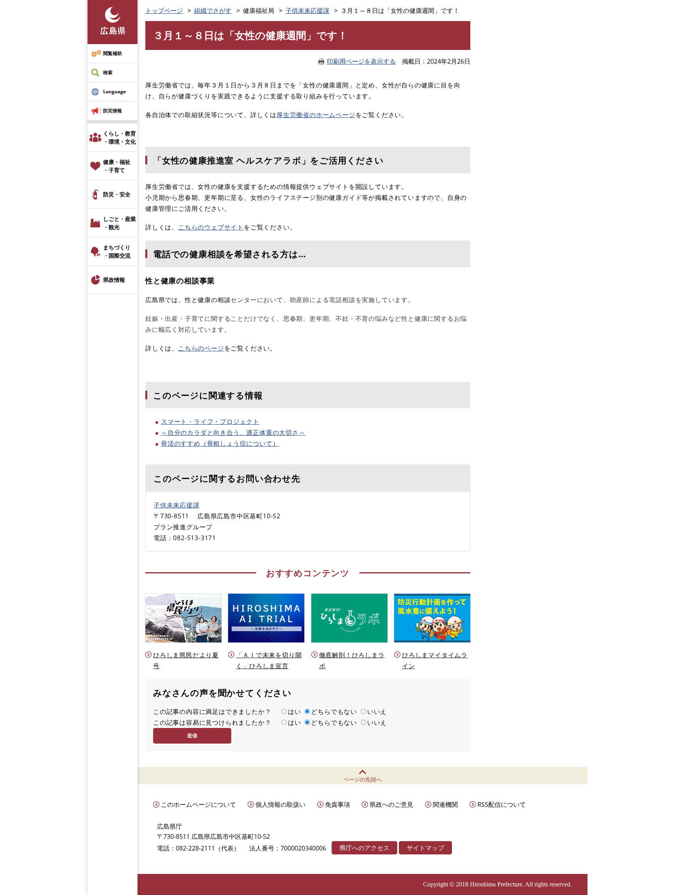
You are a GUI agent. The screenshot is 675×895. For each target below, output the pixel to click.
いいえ (377, 711)
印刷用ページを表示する (361, 61)
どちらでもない (334, 711)
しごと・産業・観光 (119, 223)
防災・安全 (116, 194)
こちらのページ (201, 348)
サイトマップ (425, 847)
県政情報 (114, 279)
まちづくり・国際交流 (116, 251)
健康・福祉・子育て (116, 166)
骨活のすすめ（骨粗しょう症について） (220, 443)
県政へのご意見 (391, 804)
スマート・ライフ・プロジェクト (210, 421)
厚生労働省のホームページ (316, 114)
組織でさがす (213, 10)
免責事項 (337, 804)
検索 (107, 72)
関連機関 (445, 804)
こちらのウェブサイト (211, 227)
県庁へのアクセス (364, 847)
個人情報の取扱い (280, 804)
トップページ (164, 10)
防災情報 (112, 110)
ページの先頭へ (362, 779)
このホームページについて (198, 804)
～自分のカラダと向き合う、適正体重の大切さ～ (233, 432)
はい (294, 711)
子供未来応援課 (307, 10)
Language (114, 91)
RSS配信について (501, 804)
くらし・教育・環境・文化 (119, 137)
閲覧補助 (112, 53)
